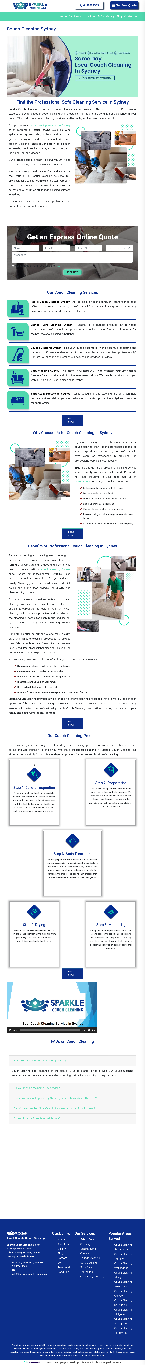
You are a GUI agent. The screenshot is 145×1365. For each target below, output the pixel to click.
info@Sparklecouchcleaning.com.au (29, 1274)
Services (74, 16)
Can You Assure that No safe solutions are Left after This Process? (54, 1108)
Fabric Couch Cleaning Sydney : (51, 301)
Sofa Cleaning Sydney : (47, 370)
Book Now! (71, 420)
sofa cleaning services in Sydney (49, 125)
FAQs (101, 16)
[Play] (10, 1030)
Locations (89, 16)
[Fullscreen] (93, 1030)
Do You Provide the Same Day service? (37, 1088)
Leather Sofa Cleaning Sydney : (54, 324)
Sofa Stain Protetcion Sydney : (52, 393)
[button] (52, 1007)
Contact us (130, 16)
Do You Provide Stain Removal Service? (37, 1118)
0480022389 (90, 5)
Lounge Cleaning (90, 1258)
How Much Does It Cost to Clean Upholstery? (41, 1060)
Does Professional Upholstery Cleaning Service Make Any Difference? (55, 1098)
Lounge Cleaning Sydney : (47, 347)
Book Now (72, 272)
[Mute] (89, 1030)
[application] (52, 1007)
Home (63, 16)
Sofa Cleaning (88, 1262)
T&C (58, 265)
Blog (119, 16)
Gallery (110, 16)
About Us (63, 1244)
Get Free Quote (126, 5)
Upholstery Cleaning (92, 1276)
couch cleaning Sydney (55, 569)
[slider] (50, 1030)
